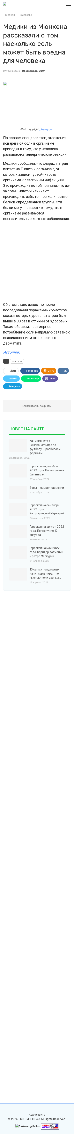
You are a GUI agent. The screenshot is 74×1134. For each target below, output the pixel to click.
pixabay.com (46, 129)
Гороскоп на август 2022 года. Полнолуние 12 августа (47, 531)
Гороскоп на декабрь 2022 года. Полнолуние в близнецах (47, 470)
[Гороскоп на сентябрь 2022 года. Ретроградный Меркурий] (18, 509)
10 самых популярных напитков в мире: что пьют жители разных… (45, 573)
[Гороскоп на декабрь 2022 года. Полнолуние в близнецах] (18, 470)
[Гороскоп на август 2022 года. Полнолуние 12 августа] (18, 531)
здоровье (17, 361)
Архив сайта (37, 1114)
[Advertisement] (37, 262)
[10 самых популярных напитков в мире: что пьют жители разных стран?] (18, 574)
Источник (11, 352)
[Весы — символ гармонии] (18, 492)
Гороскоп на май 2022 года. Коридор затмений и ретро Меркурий (46, 552)
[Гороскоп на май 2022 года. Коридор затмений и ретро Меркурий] (18, 552)
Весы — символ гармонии (47, 488)
